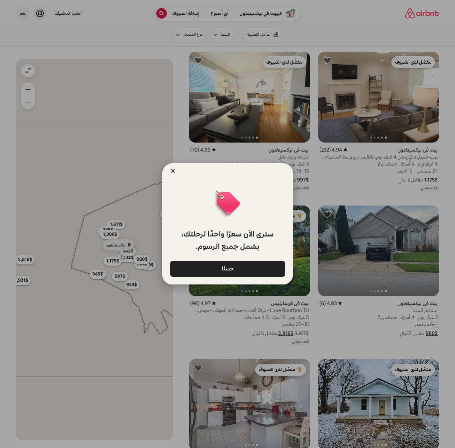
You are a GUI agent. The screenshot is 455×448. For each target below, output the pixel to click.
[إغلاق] (173, 171)
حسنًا (227, 268)
